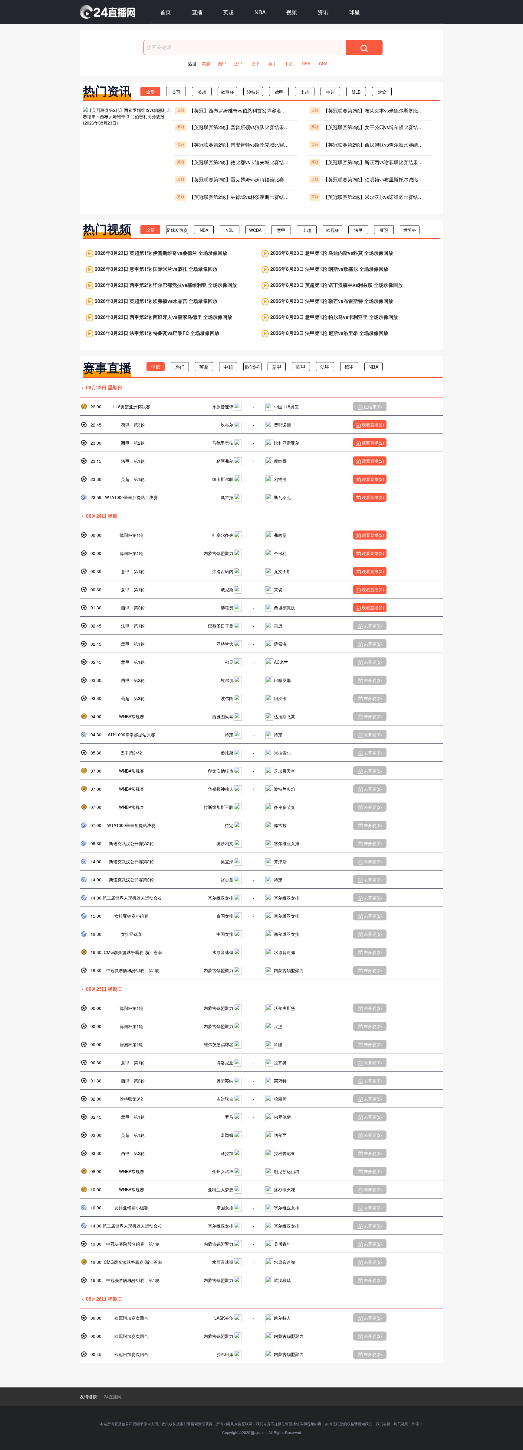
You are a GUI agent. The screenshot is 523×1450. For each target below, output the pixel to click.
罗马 (229, 1117)
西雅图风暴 (222, 716)
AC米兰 (281, 662)
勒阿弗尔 (224, 461)
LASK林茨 (223, 1318)
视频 (291, 12)
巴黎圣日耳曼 (220, 626)
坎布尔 (227, 425)
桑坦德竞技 (284, 608)
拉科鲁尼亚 (284, 1153)
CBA (323, 63)
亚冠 (384, 230)
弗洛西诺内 (222, 571)
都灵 (229, 662)
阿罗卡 (280, 698)
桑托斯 (227, 753)
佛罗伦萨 (282, 1117)
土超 (305, 92)
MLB (356, 92)
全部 (150, 92)
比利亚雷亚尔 (286, 443)
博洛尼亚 (224, 1062)
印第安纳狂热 (220, 771)
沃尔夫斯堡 (284, 1008)
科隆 (278, 1044)
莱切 (278, 589)
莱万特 (280, 1081)
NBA (260, 12)
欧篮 (382, 92)
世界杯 (409, 230)
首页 (165, 12)
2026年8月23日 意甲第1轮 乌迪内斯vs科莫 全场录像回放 (331, 252)
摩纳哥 (280, 461)
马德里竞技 (222, 443)
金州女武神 (222, 1171)
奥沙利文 (224, 843)
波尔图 (227, 698)
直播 (197, 12)
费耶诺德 (282, 425)
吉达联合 (224, 1099)
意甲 (272, 63)
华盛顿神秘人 (220, 789)
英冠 (176, 92)
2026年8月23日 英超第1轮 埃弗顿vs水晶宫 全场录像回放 (156, 300)
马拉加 (227, 1153)
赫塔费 (227, 608)
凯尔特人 (282, 1318)
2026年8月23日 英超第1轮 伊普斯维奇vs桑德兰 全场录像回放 (161, 252)
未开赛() (373, 626)
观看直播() (373, 425)
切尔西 (280, 1135)
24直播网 (112, 1396)
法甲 (238, 63)
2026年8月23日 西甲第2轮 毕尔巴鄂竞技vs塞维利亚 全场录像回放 (166, 284)
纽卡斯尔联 (222, 479)
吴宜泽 (227, 861)
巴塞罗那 (282, 680)
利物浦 (280, 479)
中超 (289, 63)
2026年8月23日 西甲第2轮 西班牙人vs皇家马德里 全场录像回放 (163, 316)
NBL (229, 230)
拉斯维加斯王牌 (218, 807)
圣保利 (280, 553)
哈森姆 (280, 1099)
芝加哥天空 (284, 771)
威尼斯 (227, 589)
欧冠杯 (332, 230)
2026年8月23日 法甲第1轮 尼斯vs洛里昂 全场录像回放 (329, 332)
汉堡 (278, 1026)
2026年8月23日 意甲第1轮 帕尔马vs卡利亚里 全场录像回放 (334, 316)
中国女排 (224, 934)
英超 (228, 12)
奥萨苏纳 (224, 1081)
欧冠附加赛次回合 (131, 1318)
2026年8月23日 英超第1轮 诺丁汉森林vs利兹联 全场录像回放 (336, 284)
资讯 (322, 12)
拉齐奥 (280, 1062)
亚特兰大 (224, 644)
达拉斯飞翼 (284, 716)
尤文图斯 (282, 571)
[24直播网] (107, 12)
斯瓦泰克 (282, 497)
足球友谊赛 (177, 230)
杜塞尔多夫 (222, 535)
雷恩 (278, 626)
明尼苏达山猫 (286, 1171)
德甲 (255, 63)
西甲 (222, 63)
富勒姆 (227, 1135)
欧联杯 (227, 92)
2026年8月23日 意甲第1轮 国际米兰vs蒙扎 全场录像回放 (156, 268)
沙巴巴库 (224, 1354)
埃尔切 (227, 680)
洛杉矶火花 (284, 1189)
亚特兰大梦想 (220, 1189)
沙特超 (253, 92)
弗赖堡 (280, 535)
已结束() (373, 407)
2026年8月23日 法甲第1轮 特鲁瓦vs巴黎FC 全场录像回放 (157, 332)
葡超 (125, 698)
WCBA (255, 230)
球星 (354, 12)
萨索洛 (280, 644)
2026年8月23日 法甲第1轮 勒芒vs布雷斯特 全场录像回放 (331, 300)
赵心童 (227, 880)
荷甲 (125, 425)
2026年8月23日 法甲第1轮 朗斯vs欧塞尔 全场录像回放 (329, 268)
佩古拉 (227, 497)
